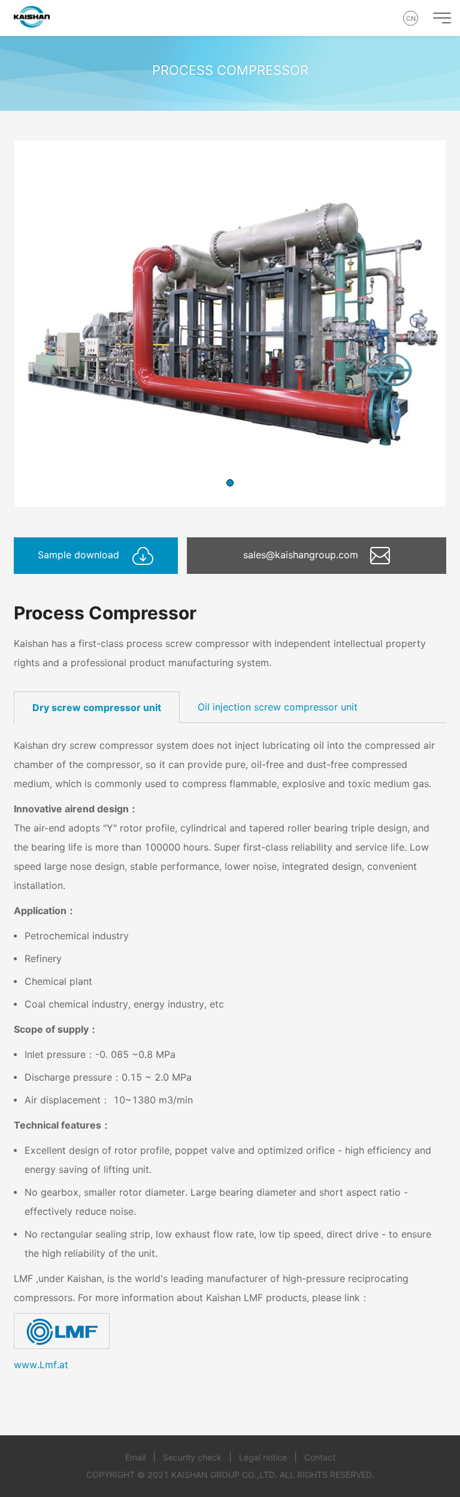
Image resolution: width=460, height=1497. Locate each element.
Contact (319, 1457)
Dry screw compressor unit (96, 707)
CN (411, 18)
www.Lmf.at (41, 1365)
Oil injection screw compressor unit (278, 707)
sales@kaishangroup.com (302, 555)
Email (135, 1457)
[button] (230, 483)
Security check (192, 1457)
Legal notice (263, 1457)
